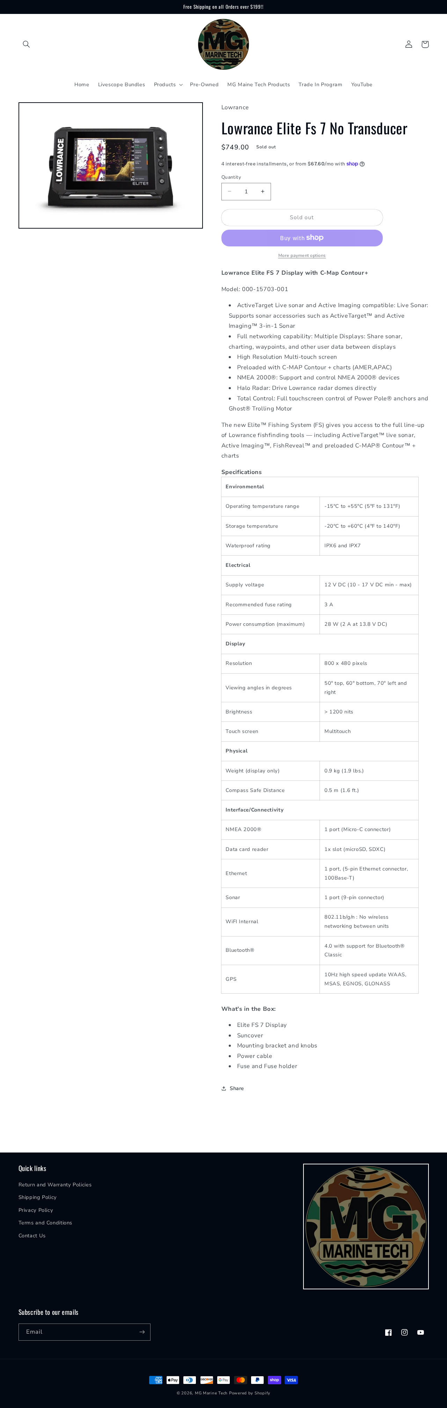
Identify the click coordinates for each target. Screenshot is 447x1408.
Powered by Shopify (249, 1393)
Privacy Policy (36, 1210)
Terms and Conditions (46, 1222)
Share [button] (237, 1088)
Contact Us (32, 1235)
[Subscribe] (142, 1332)
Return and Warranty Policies (55, 1184)
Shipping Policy (38, 1197)
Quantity (231, 176)
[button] (27, 44)
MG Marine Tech (211, 1393)
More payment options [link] (302, 255)
